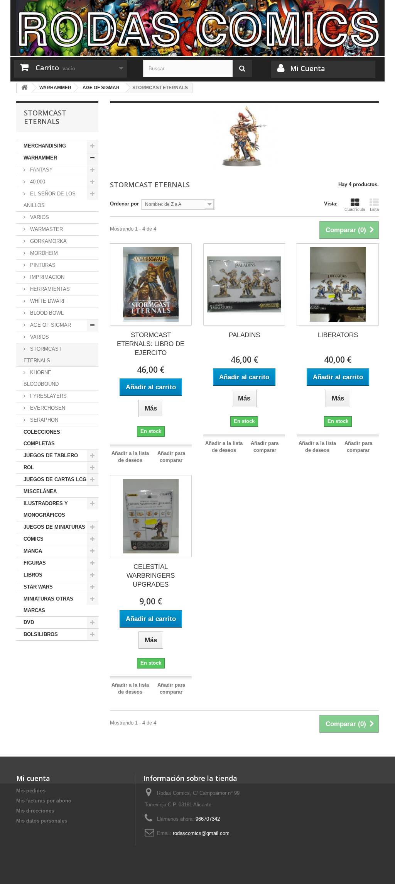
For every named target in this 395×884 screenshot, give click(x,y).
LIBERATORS (338, 335)
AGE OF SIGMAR (50, 325)
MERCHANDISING (45, 146)
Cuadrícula (354, 209)
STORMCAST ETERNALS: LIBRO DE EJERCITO (150, 343)
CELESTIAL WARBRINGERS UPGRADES (151, 575)
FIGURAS (35, 563)
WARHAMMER (40, 158)
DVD (29, 622)
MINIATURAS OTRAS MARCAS (48, 604)
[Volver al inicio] (24, 88)
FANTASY (41, 170)
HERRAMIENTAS (49, 289)
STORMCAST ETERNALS (43, 354)
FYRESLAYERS (48, 396)
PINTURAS (42, 265)
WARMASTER (46, 229)
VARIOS (39, 217)
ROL (29, 467)
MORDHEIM (43, 253)
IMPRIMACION (46, 277)
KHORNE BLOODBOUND (41, 378)
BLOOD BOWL (46, 313)
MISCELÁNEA (40, 491)
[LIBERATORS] (337, 284)
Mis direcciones (35, 811)
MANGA (33, 551)
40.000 (37, 182)
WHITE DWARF (47, 301)
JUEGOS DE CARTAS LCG (55, 479)
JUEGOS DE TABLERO (51, 455)
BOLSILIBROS (41, 634)
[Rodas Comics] (197, 28)
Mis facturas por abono (43, 801)
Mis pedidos (31, 791)
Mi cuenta (33, 778)
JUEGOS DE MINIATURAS (54, 527)
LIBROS (33, 575)
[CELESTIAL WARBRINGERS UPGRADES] (151, 516)
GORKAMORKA (48, 241)
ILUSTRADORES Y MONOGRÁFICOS (46, 509)
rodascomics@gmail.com (201, 833)
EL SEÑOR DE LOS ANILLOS (50, 199)
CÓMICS (34, 539)
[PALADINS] (244, 284)
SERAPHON (43, 420)
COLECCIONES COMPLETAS (42, 437)
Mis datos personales (41, 821)
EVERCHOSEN (47, 408)
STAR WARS (38, 587)
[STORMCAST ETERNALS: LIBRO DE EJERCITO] (151, 284)
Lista (374, 209)
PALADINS (244, 335)
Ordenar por (124, 204)
